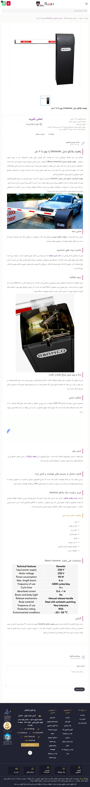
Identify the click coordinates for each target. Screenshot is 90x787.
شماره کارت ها (82, 723)
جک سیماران (67, 726)
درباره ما (82, 715)
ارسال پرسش (79, 689)
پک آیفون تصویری (52, 726)
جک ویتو (52, 718)
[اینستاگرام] (30, 753)
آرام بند (67, 718)
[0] (4, 3)
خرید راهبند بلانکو (70, 498)
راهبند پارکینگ (31, 456)
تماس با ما (82, 719)
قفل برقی (67, 722)
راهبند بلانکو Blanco (70, 18)
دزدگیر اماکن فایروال (52, 722)
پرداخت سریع (30, 745)
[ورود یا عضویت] (9, 3)
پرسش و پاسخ (40, 134)
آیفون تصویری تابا (67, 730)
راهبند (80, 18)
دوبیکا (86, 18)
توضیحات (51, 134)
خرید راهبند (53, 255)
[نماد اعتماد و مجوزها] (7, 726)
